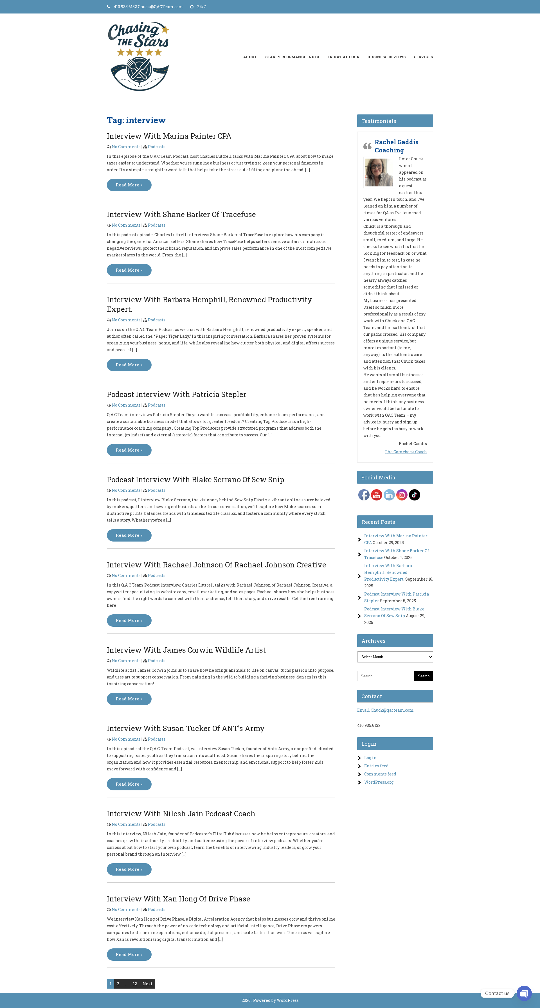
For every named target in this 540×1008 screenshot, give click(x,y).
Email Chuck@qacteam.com (385, 535)
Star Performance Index (292, 57)
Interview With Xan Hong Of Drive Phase (178, 898)
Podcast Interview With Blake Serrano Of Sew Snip (195, 479)
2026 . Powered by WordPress (270, 1000)
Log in (370, 582)
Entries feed (376, 590)
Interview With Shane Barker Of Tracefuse (181, 214)
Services (423, 57)
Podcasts (156, 146)
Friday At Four (343, 57)
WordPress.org (378, 607)
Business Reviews (387, 57)
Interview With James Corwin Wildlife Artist (186, 650)
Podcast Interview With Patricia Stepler (176, 394)
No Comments (126, 146)
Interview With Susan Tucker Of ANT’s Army (186, 728)
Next (147, 983)
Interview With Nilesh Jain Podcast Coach (181, 813)
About (250, 57)
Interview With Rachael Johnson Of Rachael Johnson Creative (216, 564)
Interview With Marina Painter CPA (169, 136)
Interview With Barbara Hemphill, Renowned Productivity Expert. (388, 397)
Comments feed (380, 598)
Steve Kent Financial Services (397, 277)
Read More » (129, 185)
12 (135, 983)
